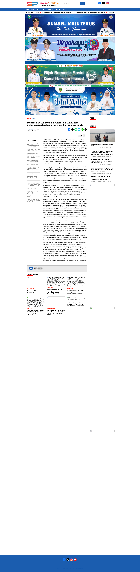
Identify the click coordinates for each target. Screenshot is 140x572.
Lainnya (63, 9)
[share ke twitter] (72, 130)
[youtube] (111, 4)
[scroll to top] (134, 569)
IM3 (35, 268)
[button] (79, 136)
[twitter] (103, 4)
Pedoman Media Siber (65, 565)
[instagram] (107, 4)
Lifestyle (43, 9)
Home (27, 9)
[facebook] (100, 4)
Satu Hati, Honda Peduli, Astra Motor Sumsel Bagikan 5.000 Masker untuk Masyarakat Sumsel (102, 178)
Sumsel (38, 9)
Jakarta (34, 118)
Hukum (58, 9)
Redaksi (54, 565)
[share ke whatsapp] (76, 130)
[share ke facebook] (69, 130)
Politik (32, 9)
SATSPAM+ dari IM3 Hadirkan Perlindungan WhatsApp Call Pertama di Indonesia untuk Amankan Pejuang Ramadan (69, 12)
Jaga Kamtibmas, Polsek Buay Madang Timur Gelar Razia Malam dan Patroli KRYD (101, 161)
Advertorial (51, 9)
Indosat (40, 268)
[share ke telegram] (79, 130)
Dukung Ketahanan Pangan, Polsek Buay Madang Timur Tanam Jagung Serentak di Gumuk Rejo (102, 169)
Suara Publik (31, 129)
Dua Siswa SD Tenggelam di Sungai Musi (102, 145)
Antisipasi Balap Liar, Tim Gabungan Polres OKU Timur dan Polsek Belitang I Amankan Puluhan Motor (102, 152)
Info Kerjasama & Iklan (80, 565)
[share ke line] (82, 130)
